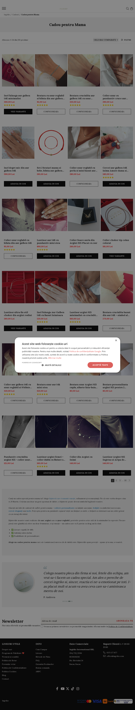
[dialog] (67, 355)
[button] (51, 365)
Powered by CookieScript (32, 363)
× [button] (116, 340)
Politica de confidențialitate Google (85, 351)
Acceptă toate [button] (100, 365)
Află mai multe (54, 358)
